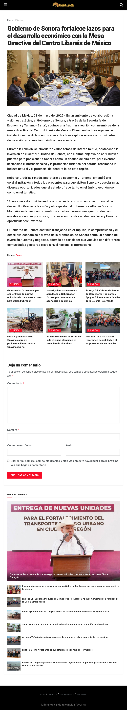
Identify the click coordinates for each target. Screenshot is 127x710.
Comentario (15, 383)
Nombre (13, 430)
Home (10, 20)
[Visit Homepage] (63, 5)
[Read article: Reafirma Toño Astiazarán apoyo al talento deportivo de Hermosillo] (14, 653)
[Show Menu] (5, 5)
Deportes (81, 694)
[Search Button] (121, 5)
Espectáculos (67, 694)
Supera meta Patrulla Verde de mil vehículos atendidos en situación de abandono (63, 340)
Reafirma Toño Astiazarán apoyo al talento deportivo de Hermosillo (57, 650)
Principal (19, 20)
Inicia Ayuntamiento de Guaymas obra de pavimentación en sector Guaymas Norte (65, 611)
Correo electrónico (20, 445)
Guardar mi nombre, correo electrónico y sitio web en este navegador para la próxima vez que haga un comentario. (64, 463)
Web (68, 445)
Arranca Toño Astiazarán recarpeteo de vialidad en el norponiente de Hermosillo (101, 340)
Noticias (53, 694)
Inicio (42, 694)
